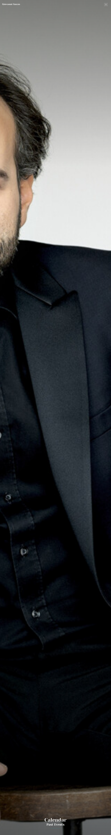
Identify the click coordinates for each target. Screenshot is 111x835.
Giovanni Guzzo (11, 4)
